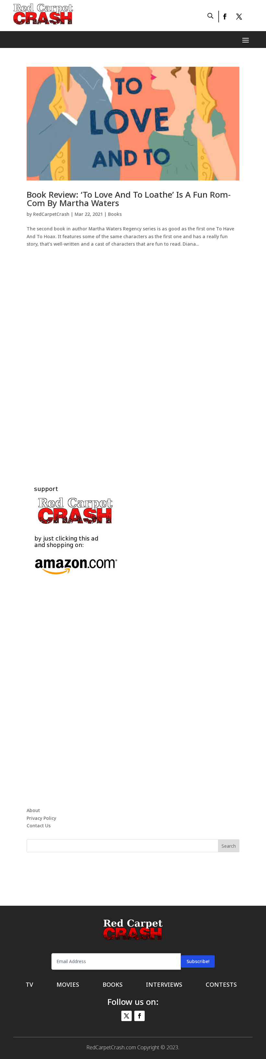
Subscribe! (198, 961)
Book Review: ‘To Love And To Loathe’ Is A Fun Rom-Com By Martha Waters (129, 199)
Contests (221, 985)
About (33, 810)
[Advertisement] (133, 359)
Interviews (164, 985)
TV (29, 985)
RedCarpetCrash (51, 214)
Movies (67, 985)
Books (115, 214)
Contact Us (39, 825)
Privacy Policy (41, 818)
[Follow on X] (239, 16)
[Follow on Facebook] (224, 16)
